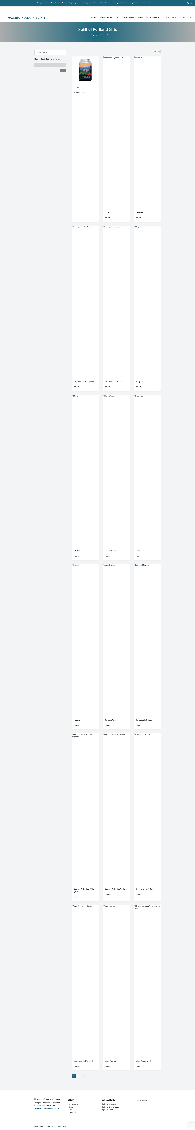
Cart (70, 1110)
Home (93, 17)
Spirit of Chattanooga (110, 1107)
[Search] (62, 53)
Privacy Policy (62, 1126)
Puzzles (77, 720)
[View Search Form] (190, 18)
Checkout (72, 1113)
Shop (71, 1107)
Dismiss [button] (189, 3)
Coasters (139, 213)
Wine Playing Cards (143, 1061)
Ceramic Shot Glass (144, 720)
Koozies (77, 87)
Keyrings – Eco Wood (113, 382)
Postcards (140, 551)
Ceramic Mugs (110, 720)
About (166, 17)
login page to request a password (82, 3)
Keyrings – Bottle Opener (84, 382)
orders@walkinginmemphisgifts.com (125, 3)
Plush (107, 213)
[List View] (159, 51)
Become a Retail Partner (109, 17)
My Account (73, 1104)
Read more (78, 92)
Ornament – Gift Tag (144, 889)
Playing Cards (110, 551)
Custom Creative (153, 17)
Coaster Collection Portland (116, 889)
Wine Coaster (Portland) (83, 1061)
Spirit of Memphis (109, 1104)
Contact (182, 17)
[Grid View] (154, 51)
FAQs (174, 17)
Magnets (139, 382)
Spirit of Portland (108, 1110)
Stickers (77, 551)
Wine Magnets (111, 1061)
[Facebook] (159, 1126)
